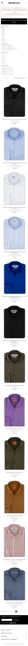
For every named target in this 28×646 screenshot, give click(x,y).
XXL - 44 (4, 61)
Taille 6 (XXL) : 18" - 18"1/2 (7, 74)
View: (3, 78)
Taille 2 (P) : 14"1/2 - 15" (7, 68)
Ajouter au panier (14, 116)
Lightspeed (21, 643)
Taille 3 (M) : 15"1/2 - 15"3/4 (8, 70)
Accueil (2, 17)
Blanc (3, 29)
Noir (3, 32)
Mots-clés (6, 17)
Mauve (3, 27)
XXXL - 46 (4, 63)
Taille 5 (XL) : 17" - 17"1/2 (7, 73)
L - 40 (3, 58)
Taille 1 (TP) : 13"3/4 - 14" (7, 66)
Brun (4, 41)
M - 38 (3, 56)
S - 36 (3, 55)
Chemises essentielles (7, 45)
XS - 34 (3, 53)
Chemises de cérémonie (7, 49)
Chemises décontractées (7, 46)
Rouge (4, 39)
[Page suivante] (25, 611)
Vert (3, 38)
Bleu (3, 30)
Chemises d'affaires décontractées (9, 48)
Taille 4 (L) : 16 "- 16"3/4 (7, 71)
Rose (3, 36)
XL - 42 (3, 59)
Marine (4, 33)
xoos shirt (11, 17)
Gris (3, 35)
